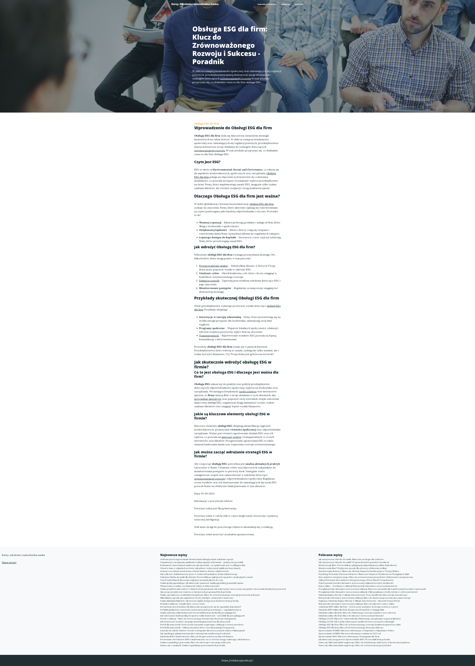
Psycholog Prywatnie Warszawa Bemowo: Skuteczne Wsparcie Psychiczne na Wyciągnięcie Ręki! (364, 574)
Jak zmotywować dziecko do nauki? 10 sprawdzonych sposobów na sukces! (354, 562)
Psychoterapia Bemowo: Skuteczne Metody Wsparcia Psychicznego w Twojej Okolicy (359, 571)
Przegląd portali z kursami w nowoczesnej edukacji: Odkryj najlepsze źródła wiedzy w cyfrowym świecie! (368, 592)
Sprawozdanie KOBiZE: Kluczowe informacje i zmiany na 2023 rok (350, 633)
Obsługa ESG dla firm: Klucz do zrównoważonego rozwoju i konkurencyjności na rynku (360, 624)
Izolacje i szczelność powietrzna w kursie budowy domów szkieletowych (194, 571)
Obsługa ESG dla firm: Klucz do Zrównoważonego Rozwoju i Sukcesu (351, 627)
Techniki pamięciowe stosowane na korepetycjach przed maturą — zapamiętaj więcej (200, 609)
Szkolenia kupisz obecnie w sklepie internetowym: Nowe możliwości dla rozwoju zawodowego (363, 595)
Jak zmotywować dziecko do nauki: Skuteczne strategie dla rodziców (351, 559)
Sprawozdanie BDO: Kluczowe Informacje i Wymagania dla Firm (349, 636)
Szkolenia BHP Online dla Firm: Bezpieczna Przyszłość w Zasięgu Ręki (351, 609)
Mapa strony (9, 562)
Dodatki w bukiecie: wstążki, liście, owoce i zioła (182, 604)
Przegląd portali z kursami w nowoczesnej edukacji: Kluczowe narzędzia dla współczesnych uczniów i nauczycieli (372, 589)
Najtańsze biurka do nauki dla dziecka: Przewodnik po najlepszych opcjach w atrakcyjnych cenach (206, 577)
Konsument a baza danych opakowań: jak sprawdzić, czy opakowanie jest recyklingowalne (203, 565)
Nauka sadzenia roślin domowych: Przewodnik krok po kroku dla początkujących (198, 612)
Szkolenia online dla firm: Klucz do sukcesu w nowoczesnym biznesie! (351, 615)
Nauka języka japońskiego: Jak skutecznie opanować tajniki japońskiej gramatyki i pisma (201, 583)
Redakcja (285, 4)
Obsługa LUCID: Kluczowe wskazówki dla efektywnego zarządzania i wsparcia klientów (360, 618)
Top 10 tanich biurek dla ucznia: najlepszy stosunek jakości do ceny (191, 580)
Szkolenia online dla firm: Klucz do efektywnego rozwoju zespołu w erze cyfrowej (357, 612)
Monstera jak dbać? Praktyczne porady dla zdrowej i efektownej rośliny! (353, 568)
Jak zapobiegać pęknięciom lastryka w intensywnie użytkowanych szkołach (195, 633)
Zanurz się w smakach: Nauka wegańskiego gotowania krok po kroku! (192, 645)
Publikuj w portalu (267, 4)
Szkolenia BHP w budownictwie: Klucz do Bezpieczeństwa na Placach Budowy (196, 636)
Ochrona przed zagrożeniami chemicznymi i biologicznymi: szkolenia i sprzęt (196, 559)
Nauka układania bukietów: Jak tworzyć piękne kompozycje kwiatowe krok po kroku (199, 601)
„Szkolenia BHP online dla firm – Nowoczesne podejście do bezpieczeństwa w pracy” (359, 607)
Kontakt (299, 4)
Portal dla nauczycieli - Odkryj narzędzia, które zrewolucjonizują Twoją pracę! (197, 627)
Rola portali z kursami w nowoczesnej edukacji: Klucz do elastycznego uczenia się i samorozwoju (364, 598)
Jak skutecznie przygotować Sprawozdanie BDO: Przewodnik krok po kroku (354, 639)
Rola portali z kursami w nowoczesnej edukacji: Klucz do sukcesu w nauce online (356, 604)
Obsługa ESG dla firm (206, 123)
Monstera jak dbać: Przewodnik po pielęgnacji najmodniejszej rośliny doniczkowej (358, 565)
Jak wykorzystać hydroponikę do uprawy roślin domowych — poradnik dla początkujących (202, 615)
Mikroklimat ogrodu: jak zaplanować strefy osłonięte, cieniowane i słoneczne (196, 598)
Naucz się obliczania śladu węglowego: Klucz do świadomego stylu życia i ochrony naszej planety (364, 642)
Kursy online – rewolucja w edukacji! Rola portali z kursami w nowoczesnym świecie (358, 586)
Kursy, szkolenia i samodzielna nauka (195, 4)
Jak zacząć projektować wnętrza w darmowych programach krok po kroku (195, 592)
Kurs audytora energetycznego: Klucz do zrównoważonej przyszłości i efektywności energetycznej (366, 577)
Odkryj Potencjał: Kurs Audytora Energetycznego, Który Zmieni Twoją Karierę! (356, 580)
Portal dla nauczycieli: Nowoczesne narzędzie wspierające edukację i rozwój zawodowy (201, 624)
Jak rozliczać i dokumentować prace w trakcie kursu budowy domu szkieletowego (198, 574)
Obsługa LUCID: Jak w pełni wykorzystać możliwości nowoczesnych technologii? (356, 621)
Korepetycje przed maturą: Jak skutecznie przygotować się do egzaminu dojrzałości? (200, 607)
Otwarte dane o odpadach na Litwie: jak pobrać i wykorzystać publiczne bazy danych (200, 568)
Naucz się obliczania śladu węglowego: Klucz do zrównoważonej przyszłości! (355, 645)
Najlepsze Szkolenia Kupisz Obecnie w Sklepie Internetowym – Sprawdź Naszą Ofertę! (359, 601)
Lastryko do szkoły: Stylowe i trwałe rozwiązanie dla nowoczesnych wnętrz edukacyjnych (202, 630)
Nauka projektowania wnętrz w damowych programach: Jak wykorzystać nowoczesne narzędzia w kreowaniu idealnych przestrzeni (223, 589)
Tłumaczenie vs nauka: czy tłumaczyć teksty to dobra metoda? (190, 586)
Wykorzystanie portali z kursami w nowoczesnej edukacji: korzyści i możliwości (356, 583)
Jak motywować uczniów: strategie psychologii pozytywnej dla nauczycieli (195, 621)
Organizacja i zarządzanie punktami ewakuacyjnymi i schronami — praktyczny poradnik (201, 562)
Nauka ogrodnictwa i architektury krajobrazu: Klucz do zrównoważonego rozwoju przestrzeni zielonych (210, 595)
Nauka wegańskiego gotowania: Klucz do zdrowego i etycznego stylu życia (195, 642)
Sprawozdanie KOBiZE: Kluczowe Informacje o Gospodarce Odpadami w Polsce (356, 630)
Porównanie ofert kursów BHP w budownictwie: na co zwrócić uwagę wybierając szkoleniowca (205, 639)
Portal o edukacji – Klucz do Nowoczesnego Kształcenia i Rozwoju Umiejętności (198, 618)
